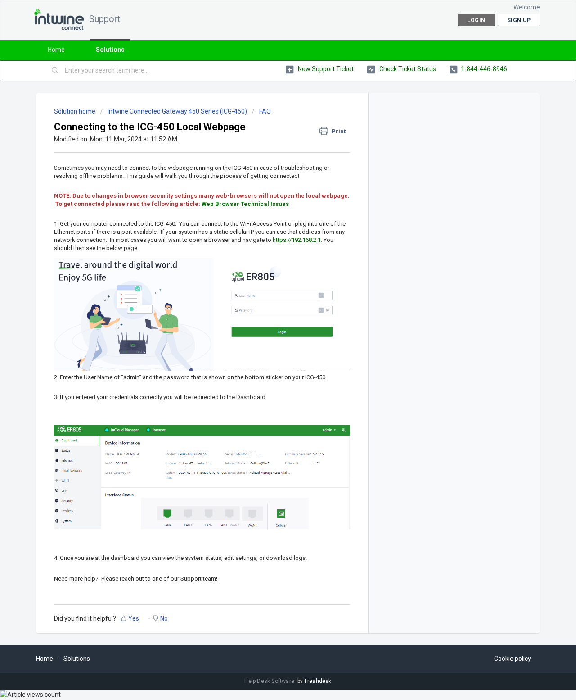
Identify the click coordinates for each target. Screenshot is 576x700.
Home (56, 49)
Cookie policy (512, 658)
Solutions (110, 49)
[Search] (55, 71)
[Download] (271, 235)
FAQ (265, 111)
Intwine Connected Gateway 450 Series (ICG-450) (177, 111)
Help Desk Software (270, 681)
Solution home (75, 111)
